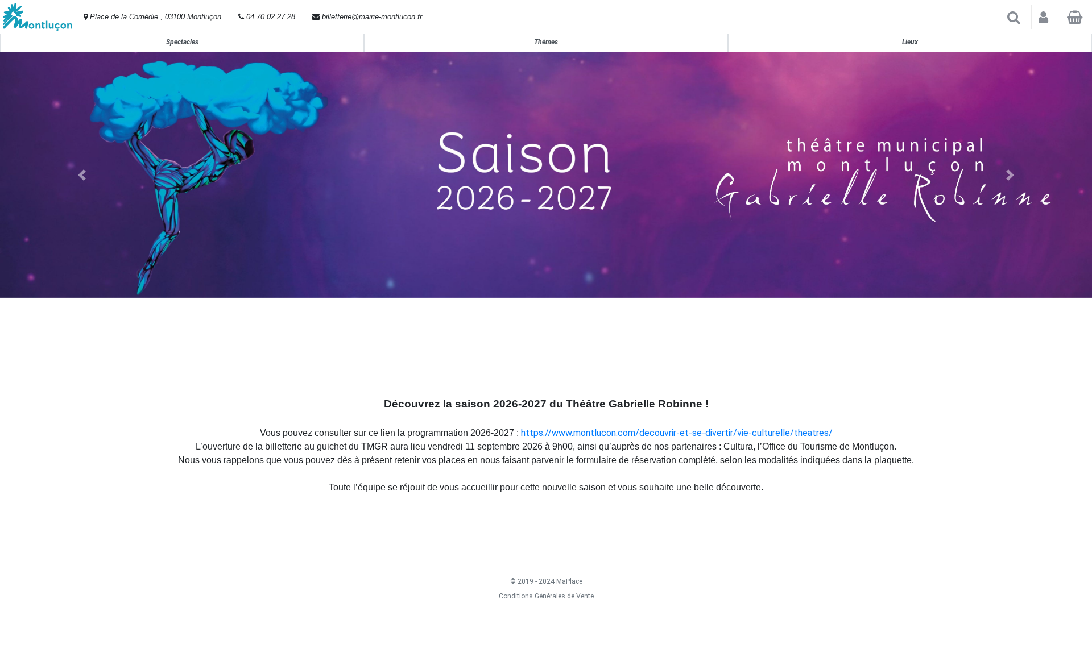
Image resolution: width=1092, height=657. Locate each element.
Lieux (910, 42)
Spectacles (182, 42)
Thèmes (546, 42)
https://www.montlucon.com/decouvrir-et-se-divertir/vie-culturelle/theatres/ (677, 432)
